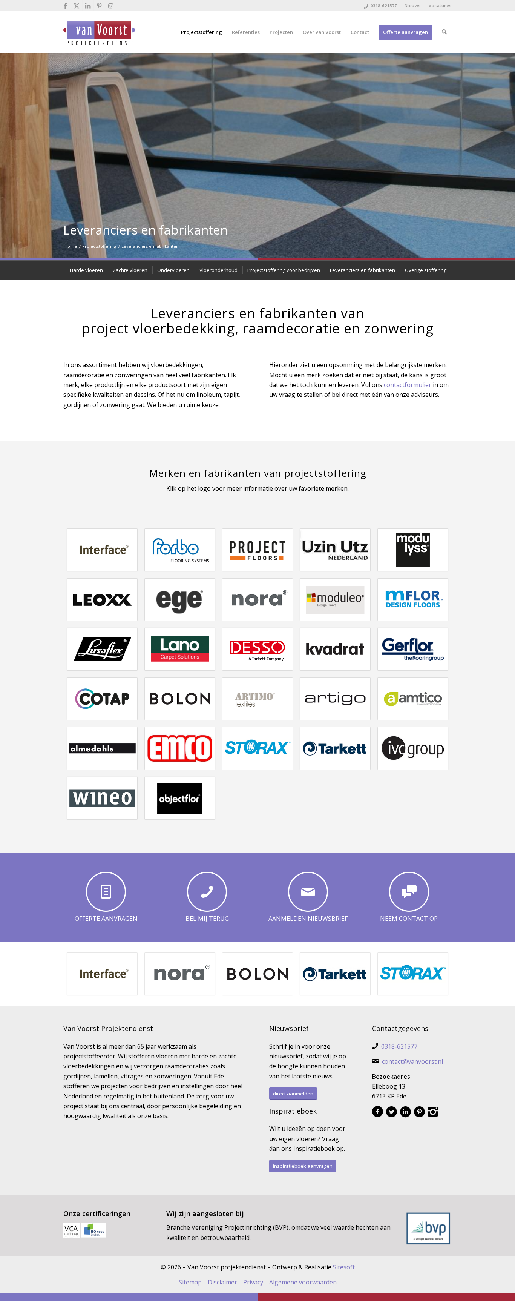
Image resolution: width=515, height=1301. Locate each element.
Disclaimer (222, 1282)
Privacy (253, 1282)
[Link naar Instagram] (110, 5)
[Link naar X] (76, 5)
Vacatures (440, 5)
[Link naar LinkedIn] (88, 5)
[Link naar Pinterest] (99, 5)
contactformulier (407, 385)
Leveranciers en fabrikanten (145, 229)
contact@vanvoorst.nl (412, 1061)
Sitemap (190, 1282)
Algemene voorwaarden (303, 1282)
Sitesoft (344, 1267)
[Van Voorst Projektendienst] (99, 32)
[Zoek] (444, 32)
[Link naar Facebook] (65, 5)
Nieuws (413, 5)
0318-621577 (384, 5)
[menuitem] (413, 6)
